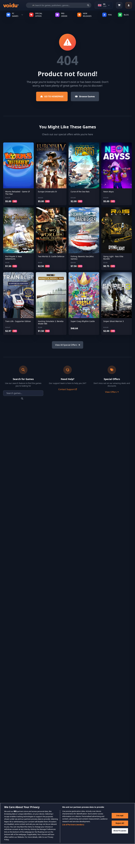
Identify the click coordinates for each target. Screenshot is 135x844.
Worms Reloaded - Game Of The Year (17, 192)
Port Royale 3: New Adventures (13, 257)
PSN (110, 14)
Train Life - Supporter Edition (18, 321)
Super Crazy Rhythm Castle (83, 321)
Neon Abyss (108, 191)
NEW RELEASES (87, 15)
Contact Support (66, 389)
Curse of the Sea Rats (80, 191)
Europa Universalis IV (47, 191)
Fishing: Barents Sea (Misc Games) (82, 257)
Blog (126, 14)
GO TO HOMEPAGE (53, 96)
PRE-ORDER (64, 15)
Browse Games (87, 96)
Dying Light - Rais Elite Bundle (113, 257)
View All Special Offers (66, 344)
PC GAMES (15, 15)
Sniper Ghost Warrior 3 (113, 321)
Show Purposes (119, 831)
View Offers (111, 392)
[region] (67, 823)
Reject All (120, 823)
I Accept (119, 815)
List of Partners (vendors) (73, 824)
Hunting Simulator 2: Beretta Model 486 (50, 322)
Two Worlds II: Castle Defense (51, 256)
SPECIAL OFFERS (38, 15)
